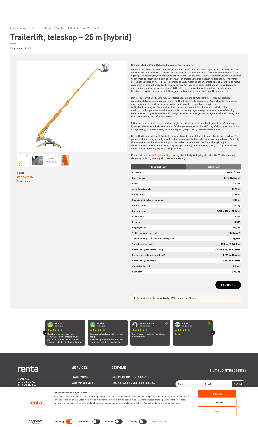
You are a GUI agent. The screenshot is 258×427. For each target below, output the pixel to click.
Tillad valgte (217, 403)
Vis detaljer (157, 422)
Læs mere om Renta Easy (129, 377)
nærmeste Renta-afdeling (157, 155)
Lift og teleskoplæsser (41, 28)
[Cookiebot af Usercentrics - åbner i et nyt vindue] (35, 422)
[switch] (96, 421)
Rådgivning (80, 377)
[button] (213, 333)
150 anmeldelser (155, 349)
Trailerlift (59, 28)
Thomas (59, 323)
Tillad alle (217, 394)
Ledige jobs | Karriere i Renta (133, 383)
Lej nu (226, 285)
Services (80, 368)
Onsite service (83, 383)
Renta (12, 28)
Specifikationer (158, 166)
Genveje (119, 368)
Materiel (23, 28)
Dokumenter (214, 166)
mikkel (100, 323)
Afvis (217, 411)
